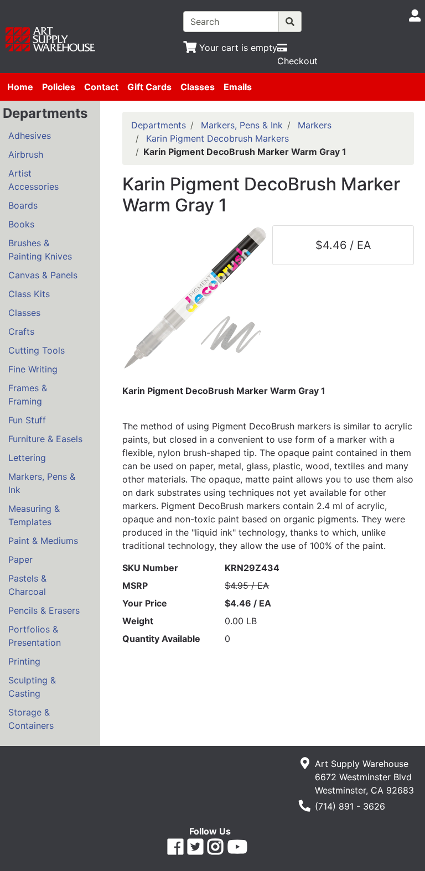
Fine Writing (33, 369)
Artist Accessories (33, 180)
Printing (24, 661)
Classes (197, 86)
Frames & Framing (27, 394)
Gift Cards (149, 86)
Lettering (27, 457)
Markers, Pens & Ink (41, 483)
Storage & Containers (31, 719)
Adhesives (29, 135)
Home (20, 86)
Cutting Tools (36, 350)
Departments (158, 125)
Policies (58, 86)
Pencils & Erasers (44, 610)
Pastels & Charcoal (27, 585)
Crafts (21, 331)
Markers (314, 125)
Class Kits (29, 293)
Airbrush (25, 154)
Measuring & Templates (34, 515)
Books (21, 224)
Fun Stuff (27, 420)
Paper (20, 559)
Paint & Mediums (43, 540)
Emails (238, 86)
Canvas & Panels (42, 275)
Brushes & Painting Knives (40, 249)
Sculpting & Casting (32, 687)
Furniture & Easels (45, 438)
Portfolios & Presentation (34, 636)
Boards (23, 205)
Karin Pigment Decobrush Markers (217, 138)
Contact (101, 86)
